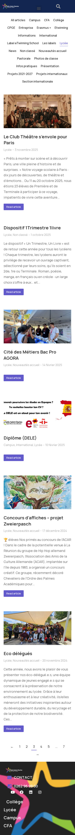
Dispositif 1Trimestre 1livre (32, 228)
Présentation (50, 66)
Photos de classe (46, 58)
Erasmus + (44, 28)
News (12, 51)
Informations (27, 35)
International (48, 35)
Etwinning (61, 28)
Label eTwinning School (23, 43)
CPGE (11, 28)
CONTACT (23, 777)
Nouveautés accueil (52, 51)
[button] (39, 8)
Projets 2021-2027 (20, 74)
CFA (47, 20)
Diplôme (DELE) (20, 438)
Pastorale (24, 58)
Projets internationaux (52, 74)
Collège (58, 20)
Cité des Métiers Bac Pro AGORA (30, 355)
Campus (34, 20)
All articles (18, 20)
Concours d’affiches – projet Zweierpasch (33, 521)
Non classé (27, 51)
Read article (13, 207)
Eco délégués (18, 653)
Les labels (49, 43)
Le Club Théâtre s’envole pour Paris (35, 140)
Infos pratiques (26, 66)
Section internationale (37, 81)
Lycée (64, 43)
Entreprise (26, 28)
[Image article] (37, 111)
